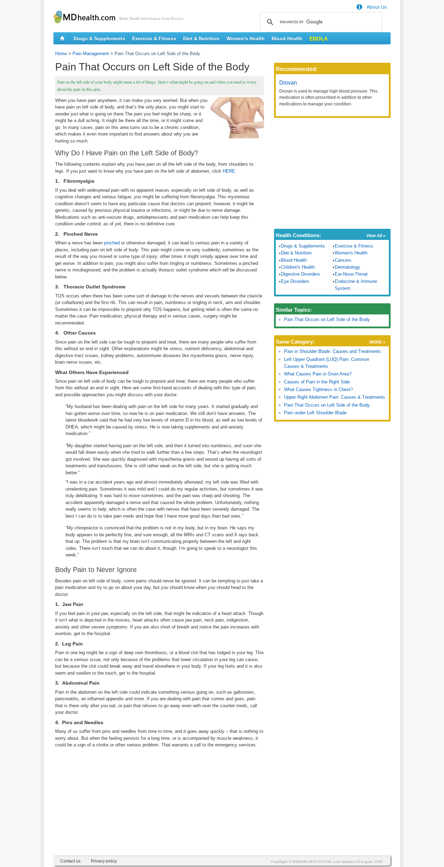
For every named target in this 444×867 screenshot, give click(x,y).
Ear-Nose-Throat (351, 274)
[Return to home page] (62, 38)
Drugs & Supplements (99, 38)
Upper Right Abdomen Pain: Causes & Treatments (334, 397)
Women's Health (246, 38)
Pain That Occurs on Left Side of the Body (327, 319)
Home (61, 53)
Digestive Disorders (300, 274)
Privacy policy (104, 861)
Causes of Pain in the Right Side (317, 381)
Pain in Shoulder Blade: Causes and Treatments (332, 351)
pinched (112, 242)
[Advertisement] (159, 806)
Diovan (288, 83)
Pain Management (90, 53)
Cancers (343, 260)
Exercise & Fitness (154, 38)
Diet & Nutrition (201, 38)
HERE (229, 171)
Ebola (318, 39)
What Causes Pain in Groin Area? (317, 373)
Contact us (70, 861)
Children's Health (298, 267)
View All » (375, 235)
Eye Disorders (295, 281)
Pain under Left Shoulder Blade (315, 412)
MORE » (377, 342)
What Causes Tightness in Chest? (318, 389)
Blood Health (287, 38)
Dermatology (347, 267)
